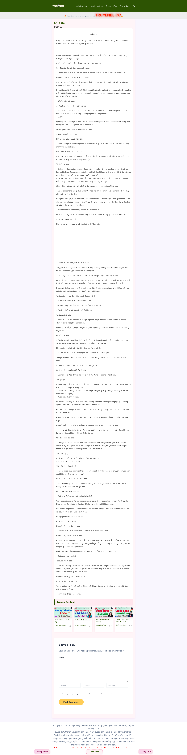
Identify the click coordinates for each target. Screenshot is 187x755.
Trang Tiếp (146, 751)
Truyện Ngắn (124, 6)
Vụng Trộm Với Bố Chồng (102, 621)
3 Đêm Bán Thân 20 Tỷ (62, 621)
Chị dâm (59, 23)
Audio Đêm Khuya (82, 6)
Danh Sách (94, 751)
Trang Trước (42, 751)
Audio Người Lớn (97, 6)
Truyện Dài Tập (111, 6)
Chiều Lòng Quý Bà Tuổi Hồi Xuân (123, 621)
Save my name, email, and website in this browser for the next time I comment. (91, 694)
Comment (63, 657)
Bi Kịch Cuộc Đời (81, 620)
